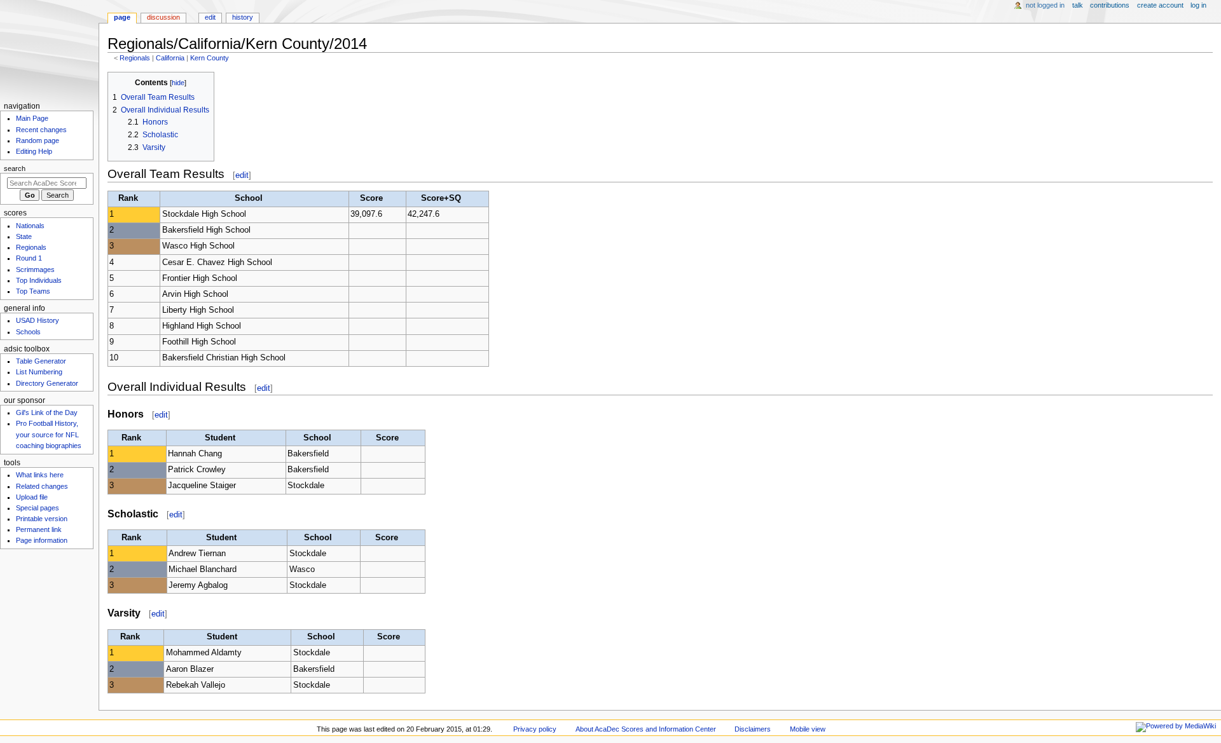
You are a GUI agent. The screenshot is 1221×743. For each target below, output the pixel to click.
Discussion (163, 17)
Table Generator (41, 361)
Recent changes (41, 129)
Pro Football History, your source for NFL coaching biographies (48, 434)
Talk (1077, 5)
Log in (1198, 5)
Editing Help (34, 151)
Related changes (42, 486)
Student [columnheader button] (220, 437)
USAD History (37, 320)
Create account (1160, 5)
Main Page (32, 118)
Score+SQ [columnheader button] (441, 198)
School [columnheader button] (249, 198)
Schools (28, 332)
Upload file (32, 497)
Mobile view (807, 729)
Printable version (41, 518)
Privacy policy (534, 729)
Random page (37, 140)
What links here (40, 475)
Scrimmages (35, 269)
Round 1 (29, 258)
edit (242, 175)
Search (14, 168)
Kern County (209, 58)
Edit (210, 17)
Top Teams (33, 291)
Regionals (135, 58)
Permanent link (39, 529)
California (170, 58)
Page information (41, 540)
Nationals (30, 225)
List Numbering (39, 372)
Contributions (1109, 5)
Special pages (37, 508)
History (242, 17)
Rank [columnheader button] (128, 198)
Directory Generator (47, 383)
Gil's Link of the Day (47, 412)
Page (122, 17)
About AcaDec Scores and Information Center (646, 729)
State (24, 236)
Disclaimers (753, 729)
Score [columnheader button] (371, 198)
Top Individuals (39, 280)
